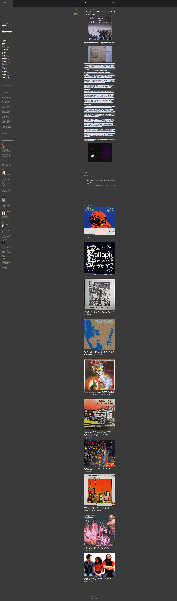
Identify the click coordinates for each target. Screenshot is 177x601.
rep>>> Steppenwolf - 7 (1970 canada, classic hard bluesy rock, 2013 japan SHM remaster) (6, 151)
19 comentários (90, 471)
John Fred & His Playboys (78, 15)
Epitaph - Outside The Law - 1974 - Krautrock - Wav (98, 274)
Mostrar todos (4, 268)
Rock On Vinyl (4, 170)
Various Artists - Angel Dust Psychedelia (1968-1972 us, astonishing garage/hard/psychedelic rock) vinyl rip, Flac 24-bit (99, 313)
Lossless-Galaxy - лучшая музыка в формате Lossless (6, 235)
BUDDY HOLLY (4, 215)
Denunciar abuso (5, 92)
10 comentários (90, 315)
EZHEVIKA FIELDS (5, 224)
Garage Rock (76, 14)
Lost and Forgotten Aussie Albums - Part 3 (6, 188)
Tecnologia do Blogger (96, 596)
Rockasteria (4, 145)
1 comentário (90, 581)
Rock (74, 18)
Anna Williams (98, 598)
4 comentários (90, 276)
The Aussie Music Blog (5, 183)
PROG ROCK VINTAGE (5, 256)
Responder (88, 188)
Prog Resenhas (4, 160)
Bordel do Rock (84, 3)
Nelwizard (91, 182)
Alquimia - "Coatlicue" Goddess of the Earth (5, 202)
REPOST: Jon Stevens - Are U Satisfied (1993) (6, 175)
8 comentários (90, 437)
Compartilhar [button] (76, 9)
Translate (9, 32)
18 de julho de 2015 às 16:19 (96, 182)
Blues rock (75, 13)
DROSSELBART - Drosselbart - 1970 (5, 261)
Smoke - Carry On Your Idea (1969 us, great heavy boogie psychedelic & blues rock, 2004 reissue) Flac (99, 548)
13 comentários (90, 511)
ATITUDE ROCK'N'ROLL (6, 211)
